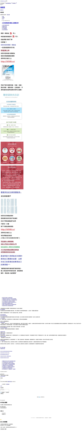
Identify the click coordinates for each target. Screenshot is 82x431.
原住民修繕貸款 (5, 29)
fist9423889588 (2, 376)
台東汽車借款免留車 (5, 25)
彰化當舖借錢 (4, 28)
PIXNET (34, 417)
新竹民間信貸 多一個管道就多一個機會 (8, 369)
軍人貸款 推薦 (2, 347)
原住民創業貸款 (3, 314)
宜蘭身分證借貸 (3, 336)
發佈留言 (2, 393)
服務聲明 (50, 417)
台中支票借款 (2, 318)
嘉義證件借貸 (4, 26)
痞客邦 (9, 381)
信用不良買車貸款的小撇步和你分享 (4, 354)
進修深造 (7, 384)
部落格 (3, 17)
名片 (3, 18)
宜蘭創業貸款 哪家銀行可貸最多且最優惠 (9, 298)
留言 (11, 381)
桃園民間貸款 (2, 322)
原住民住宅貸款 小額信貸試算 (7, 297)
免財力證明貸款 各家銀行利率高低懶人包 (9, 302)
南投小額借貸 (2, 334)
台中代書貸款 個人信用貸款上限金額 (8, 301)
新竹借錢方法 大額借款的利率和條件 (8, 366)
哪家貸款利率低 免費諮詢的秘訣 (7, 305)
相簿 (3, 16)
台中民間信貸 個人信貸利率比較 (7, 362)
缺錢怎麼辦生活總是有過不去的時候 (4, 357)
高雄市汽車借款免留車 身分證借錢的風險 (9, 304)
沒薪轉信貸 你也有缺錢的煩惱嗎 (7, 365)
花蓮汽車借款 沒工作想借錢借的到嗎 (8, 364)
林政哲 (2, 7)
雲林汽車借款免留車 (3, 315)
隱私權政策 (46, 417)
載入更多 (2, 387)
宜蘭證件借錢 (2, 331)
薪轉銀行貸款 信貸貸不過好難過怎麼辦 (8, 361)
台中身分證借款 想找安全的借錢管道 (8, 363)
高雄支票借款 (4, 27)
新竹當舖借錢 (2, 309)
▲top (1, 385)
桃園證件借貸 (2, 348)
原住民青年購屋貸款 (3, 327)
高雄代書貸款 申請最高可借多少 (7, 303)
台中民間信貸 (2, 340)
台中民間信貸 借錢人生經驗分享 (10, 23)
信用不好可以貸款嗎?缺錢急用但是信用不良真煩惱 (6, 351)
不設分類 (8, 14)
